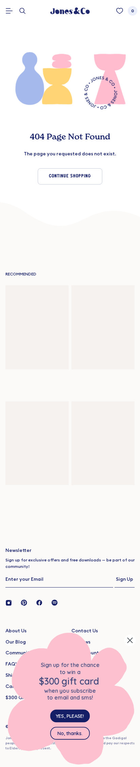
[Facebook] (39, 602)
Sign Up (124, 579)
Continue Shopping (70, 176)
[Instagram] (10, 602)
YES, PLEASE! (70, 716)
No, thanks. (70, 733)
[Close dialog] (130, 640)
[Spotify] (54, 602)
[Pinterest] (24, 602)
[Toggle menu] (9, 10)
